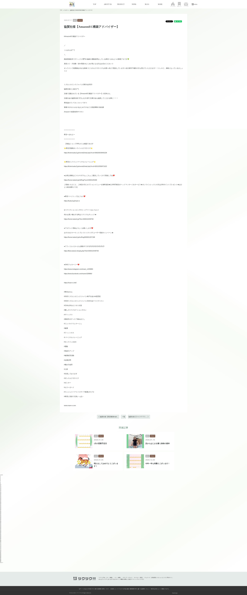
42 (0, 515)
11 (0, 485)
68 (0, 540)
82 (0, 553)
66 (0, 538)
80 (0, 551)
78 (0, 550)
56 (0, 528)
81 (0, 552)
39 (0, 512)
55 (0, 527)
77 (0, 549)
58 (0, 530)
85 (0, 556)
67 (0, 539)
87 (0, 558)
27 (0, 500)
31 (0, 504)
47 (0, 520)
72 (0, 544)
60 (0, 532)
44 (0, 517)
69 (0, 541)
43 (0, 516)
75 (0, 547)
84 (0, 555)
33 (0, 506)
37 (0, 510)
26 (0, 499)
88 (0, 559)
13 (0, 487)
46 (0, 519)
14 (0, 488)
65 (0, 537)
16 (0, 490)
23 (0, 497)
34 (0, 507)
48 (0, 521)
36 (0, 509)
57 (0, 529)
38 (0, 511)
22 (0, 496)
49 (0, 522)
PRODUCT (120, 4)
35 (0, 508)
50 (0, 523)
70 (0, 542)
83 (0, 554)
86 (0, 557)
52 (0, 524)
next (1, 562)
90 (0, 561)
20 (0, 494)
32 (0, 505)
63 (0, 535)
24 (0, 498)
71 (0, 543)
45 (0, 518)
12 (0, 486)
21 (0, 495)
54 (0, 526)
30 (0, 503)
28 (0, 501)
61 (0, 533)
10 (0, 484)
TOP (94, 4)
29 (0, 502)
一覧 (123, 417)
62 (0, 534)
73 (0, 545)
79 (0, 551)
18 (0, 492)
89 (0, 560)
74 (0, 546)
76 (0, 548)
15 (0, 489)
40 (0, 513)
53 (0, 525)
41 (0, 514)
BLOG (147, 4)
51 (0, 524)
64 (0, 536)
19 (0, 493)
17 (0, 491)
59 (0, 531)
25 (0, 498)
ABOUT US (108, 4)
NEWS (134, 4)
